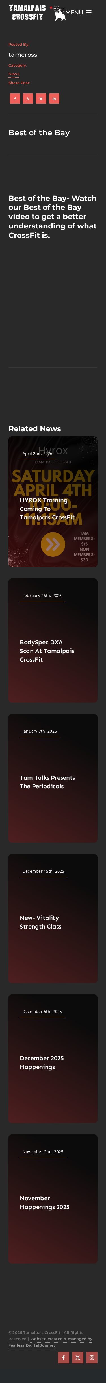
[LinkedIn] (54, 98)
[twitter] (77, 1357)
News (14, 73)
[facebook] (63, 1357)
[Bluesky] (40, 98)
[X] (27, 98)
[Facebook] (14, 98)
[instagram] (92, 1357)
